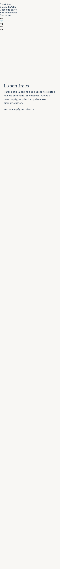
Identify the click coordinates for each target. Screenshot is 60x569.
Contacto (5, 15)
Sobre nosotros (8, 12)
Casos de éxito (8, 10)
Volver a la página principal (19, 109)
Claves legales (8, 7)
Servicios (5, 4)
